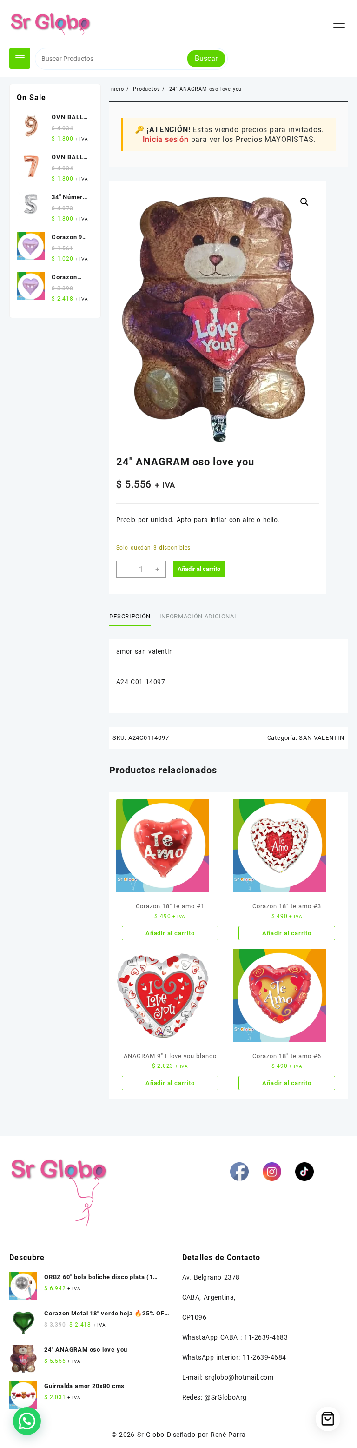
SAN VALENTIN (321, 737)
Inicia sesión (165, 139)
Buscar (206, 58)
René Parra (228, 1434)
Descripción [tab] (130, 616)
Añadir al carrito (199, 568)
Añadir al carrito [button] (170, 933)
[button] (304, 202)
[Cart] (328, 1419)
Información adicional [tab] (198, 616)
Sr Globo (150, 1434)
